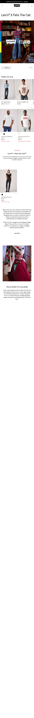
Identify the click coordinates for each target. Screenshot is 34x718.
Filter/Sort (7, 67)
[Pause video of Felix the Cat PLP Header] (31, 61)
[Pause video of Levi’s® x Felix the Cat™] (29, 279)
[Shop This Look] (2, 98)
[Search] (28, 6)
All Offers (26, 1)
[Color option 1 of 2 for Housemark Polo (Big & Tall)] (2, 134)
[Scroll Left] (29, 108)
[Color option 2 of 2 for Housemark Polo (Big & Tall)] (4, 134)
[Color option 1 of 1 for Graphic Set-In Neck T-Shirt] (19, 134)
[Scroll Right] (32, 108)
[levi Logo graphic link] (17, 5)
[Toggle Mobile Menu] (2, 6)
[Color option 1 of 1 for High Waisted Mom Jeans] (2, 195)
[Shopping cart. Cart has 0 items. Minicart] (32, 6)
